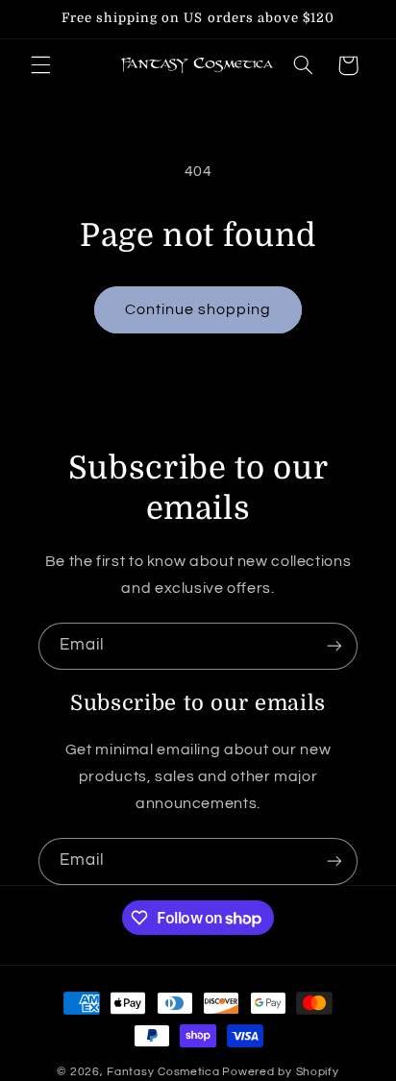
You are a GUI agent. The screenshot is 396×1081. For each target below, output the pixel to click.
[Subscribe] (334, 646)
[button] (40, 65)
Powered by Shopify (280, 1072)
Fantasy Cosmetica (163, 1072)
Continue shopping (198, 309)
